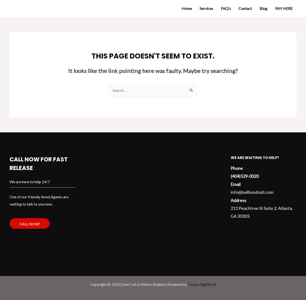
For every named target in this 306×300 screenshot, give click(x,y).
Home (187, 8)
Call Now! (29, 224)
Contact (245, 8)
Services (206, 8)
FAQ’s (226, 8)
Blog (264, 8)
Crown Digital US (202, 284)
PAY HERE (284, 8)
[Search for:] (153, 90)
